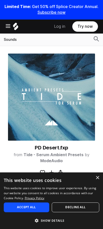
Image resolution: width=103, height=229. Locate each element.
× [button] (97, 178)
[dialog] (51, 200)
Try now (85, 26)
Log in (59, 26)
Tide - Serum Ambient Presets (54, 154)
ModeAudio (51, 160)
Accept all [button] (26, 207)
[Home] (15, 27)
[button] (51, 220)
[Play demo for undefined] (51, 97)
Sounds (10, 40)
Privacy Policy (34, 198)
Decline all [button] (75, 207)
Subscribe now (52, 12)
